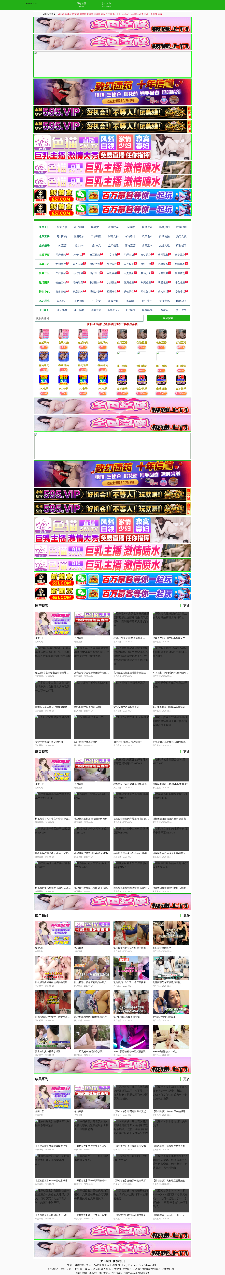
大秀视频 (163, 273)
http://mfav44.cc (106, 6)
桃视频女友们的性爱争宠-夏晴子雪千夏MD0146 (177, 853)
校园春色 (112, 291)
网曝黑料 (180, 264)
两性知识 (146, 291)
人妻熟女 (129, 273)
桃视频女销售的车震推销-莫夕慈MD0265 (134, 819)
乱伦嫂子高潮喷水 (162, 948)
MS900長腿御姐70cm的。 (165, 1051)
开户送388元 (122, 393)
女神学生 (61, 264)
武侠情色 (129, 291)
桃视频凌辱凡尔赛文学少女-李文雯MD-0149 (57, 819)
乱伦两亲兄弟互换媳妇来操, (167, 982)
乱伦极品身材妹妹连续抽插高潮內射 (53, 982)
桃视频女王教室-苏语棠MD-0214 (90, 819)
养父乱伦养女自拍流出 (164, 1017)
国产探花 (129, 264)
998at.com (31, 3)
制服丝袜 (95, 282)
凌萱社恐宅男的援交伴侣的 (49, 742)
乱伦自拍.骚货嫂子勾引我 (126, 1017)
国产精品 (61, 273)
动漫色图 (163, 282)
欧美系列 (180, 254)
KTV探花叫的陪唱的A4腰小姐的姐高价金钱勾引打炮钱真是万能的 (186, 672)
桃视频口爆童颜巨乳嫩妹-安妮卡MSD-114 (174, 888)
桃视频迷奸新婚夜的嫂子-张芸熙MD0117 (173, 819)
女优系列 (146, 254)
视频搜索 (168, 318)
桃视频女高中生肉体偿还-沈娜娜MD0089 (134, 853)
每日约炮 (122, 347)
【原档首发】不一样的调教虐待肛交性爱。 (96, 1180)
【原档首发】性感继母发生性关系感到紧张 (57, 1146)
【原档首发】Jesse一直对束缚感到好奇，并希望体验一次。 (65, 1180)
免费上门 (44, 347)
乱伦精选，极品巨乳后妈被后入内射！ (93, 982)
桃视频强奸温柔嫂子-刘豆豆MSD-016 (54, 853)
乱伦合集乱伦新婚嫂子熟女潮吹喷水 (53, 1017)
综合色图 (180, 282)
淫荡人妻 (95, 291)
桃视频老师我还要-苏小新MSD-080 (170, 784)
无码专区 (78, 273)
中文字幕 (112, 254)
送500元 (44, 393)
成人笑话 (163, 291)
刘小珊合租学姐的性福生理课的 (169, 707)
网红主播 (146, 264)
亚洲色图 (129, 282)
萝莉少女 (146, 273)
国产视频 (61, 254)
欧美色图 (146, 282)
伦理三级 (129, 254)
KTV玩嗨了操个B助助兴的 (87, 707)
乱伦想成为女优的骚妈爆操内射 (90, 1017)
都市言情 (61, 291)
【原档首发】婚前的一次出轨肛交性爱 (133, 1180)
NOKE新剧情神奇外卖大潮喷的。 (130, 1051)
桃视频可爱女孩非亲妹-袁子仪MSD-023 (94, 888)
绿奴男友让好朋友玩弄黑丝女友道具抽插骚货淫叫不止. (181, 638)
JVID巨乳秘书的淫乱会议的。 (89, 1051)
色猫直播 (79, 638)
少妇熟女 (112, 282)
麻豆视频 (95, 254)
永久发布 (106, 3)
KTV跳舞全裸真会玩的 (86, 742)
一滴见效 (44, 369)
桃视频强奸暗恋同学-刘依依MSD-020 (93, 853)
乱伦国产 (112, 264)
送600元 (122, 370)
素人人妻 (78, 264)
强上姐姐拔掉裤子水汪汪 (47, 1051)
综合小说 (180, 291)
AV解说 (77, 254)
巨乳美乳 (112, 273)
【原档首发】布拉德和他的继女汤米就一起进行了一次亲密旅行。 (146, 1215)
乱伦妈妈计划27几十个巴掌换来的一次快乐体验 (137, 982)
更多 (186, 605)
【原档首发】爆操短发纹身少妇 (169, 1146)
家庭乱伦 (78, 291)
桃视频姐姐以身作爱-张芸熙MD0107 (53, 888)
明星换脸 (163, 264)
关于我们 (105, 1261)
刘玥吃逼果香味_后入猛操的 (127, 742)
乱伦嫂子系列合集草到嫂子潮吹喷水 (131, 948)
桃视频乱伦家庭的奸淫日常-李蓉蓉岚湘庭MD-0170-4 (140, 784)
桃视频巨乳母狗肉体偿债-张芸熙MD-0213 (134, 888)
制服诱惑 (180, 273)
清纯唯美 (78, 282)
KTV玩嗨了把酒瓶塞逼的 (126, 707)
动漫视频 (163, 254)
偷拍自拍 (61, 282)
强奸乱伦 (95, 273)
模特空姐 (95, 264)
